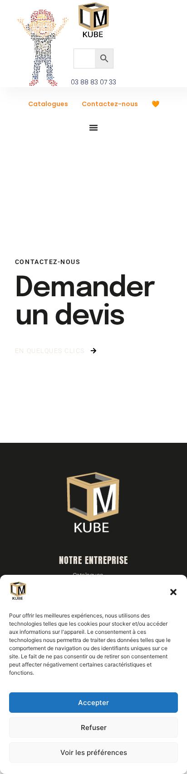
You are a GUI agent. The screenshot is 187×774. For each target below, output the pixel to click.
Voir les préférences (93, 752)
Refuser (94, 727)
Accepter (93, 702)
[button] (173, 592)
